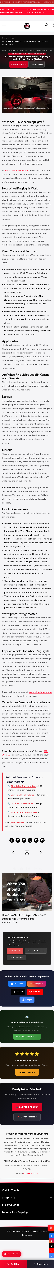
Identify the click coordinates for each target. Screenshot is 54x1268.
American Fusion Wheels (17, 170)
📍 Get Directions (27, 1116)
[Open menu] (7, 26)
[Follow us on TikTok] (51, 1245)
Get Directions (37, 64)
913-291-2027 (37, 12)
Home (4, 50)
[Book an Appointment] (51, 1228)
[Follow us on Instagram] (51, 1240)
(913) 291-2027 (17, 822)
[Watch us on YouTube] (51, 1250)
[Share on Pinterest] (24, 840)
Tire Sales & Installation (23, 786)
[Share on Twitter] (18, 840)
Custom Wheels (15, 950)
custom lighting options (40, 692)
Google (28, 999)
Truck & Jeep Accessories (24, 812)
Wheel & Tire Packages (36, 951)
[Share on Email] (42, 840)
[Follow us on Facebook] (51, 1235)
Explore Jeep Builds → (27, 1037)
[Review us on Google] (51, 1255)
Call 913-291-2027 (19, 64)
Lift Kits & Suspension (22, 803)
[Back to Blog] (27, 852)
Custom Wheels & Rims (22, 794)
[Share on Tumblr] (30, 840)
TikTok (20, 992)
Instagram (38, 984)
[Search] (45, 26)
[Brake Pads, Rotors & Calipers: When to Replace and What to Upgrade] (13, 852)
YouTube (36, 992)
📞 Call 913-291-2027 (27, 1107)
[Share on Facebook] (11, 840)
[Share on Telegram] (36, 840)
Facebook (18, 984)
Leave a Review (27, 1072)
